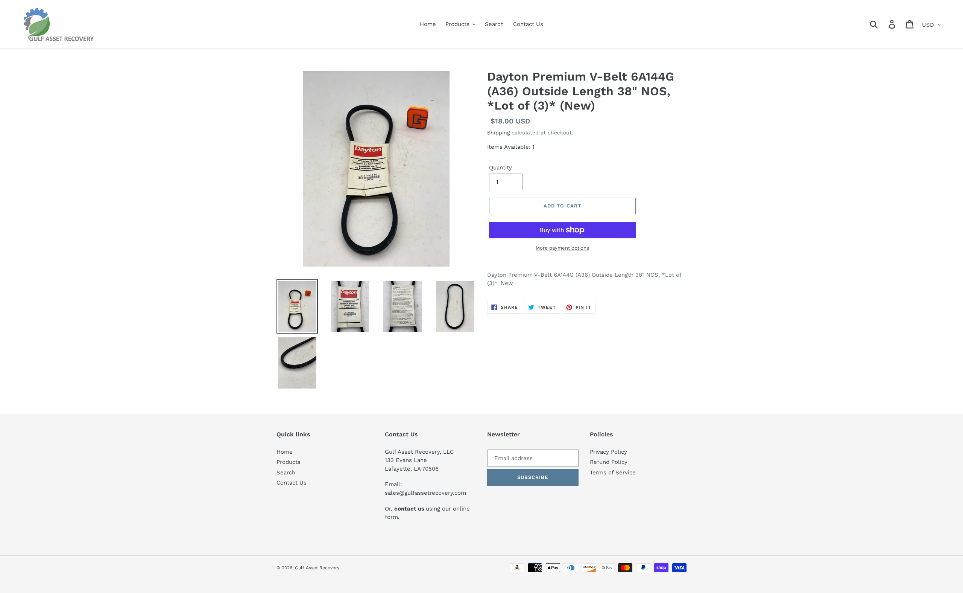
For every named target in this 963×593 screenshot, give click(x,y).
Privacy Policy (608, 451)
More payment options (562, 248)
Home (284, 451)
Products (288, 462)
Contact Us (291, 482)
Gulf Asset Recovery (317, 567)
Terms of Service (613, 472)
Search (285, 472)
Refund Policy (608, 462)
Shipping (498, 133)
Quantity (500, 167)
